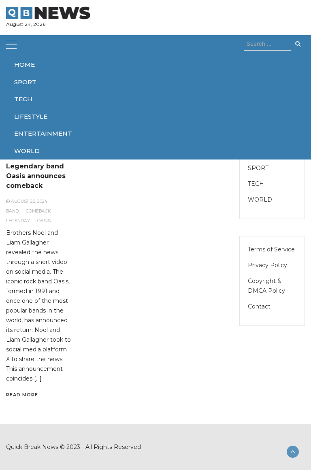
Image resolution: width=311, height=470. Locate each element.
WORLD (27, 151)
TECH (23, 99)
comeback (38, 211)
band (12, 211)
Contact (259, 306)
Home (24, 64)
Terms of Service (271, 249)
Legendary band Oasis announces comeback (36, 175)
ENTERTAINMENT (43, 133)
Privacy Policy (267, 265)
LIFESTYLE (30, 116)
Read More (22, 395)
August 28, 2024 (29, 201)
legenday (18, 220)
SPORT (25, 82)
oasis (44, 220)
